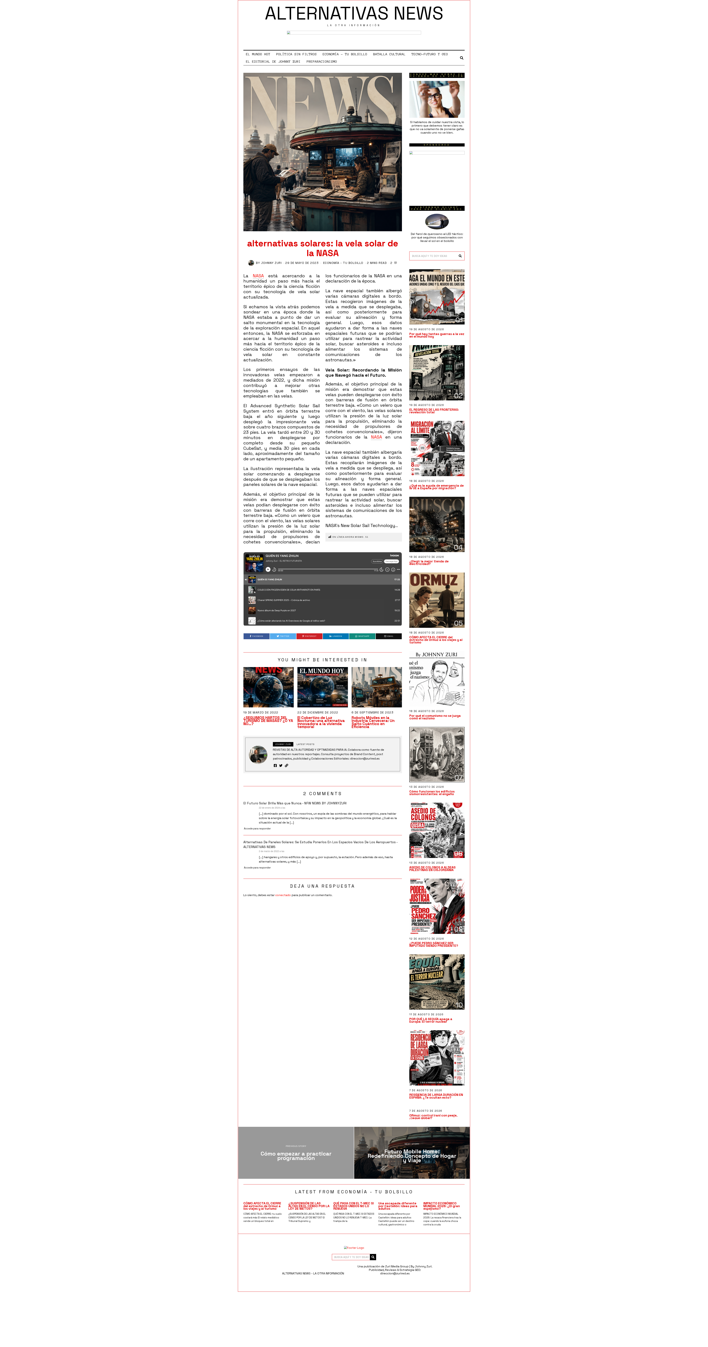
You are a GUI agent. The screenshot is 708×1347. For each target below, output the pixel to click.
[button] (460, 256)
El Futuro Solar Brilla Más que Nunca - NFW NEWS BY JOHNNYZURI (295, 803)
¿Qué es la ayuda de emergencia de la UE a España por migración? (436, 487)
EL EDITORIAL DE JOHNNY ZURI (273, 61)
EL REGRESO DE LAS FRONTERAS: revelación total (434, 411)
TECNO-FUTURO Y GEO (430, 54)
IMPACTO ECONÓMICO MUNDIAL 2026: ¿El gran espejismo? (441, 1205)
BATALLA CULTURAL (389, 54)
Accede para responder (257, 828)
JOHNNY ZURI (271, 263)
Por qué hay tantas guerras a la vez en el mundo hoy (436, 335)
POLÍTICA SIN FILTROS (296, 54)
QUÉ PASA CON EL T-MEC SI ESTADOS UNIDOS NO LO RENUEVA (353, 1205)
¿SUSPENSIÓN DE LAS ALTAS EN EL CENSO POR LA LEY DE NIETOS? (308, 1205)
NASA (258, 276)
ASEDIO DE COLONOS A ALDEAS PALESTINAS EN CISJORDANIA (432, 868)
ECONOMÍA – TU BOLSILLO (345, 54)
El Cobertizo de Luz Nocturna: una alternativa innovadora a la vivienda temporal (321, 722)
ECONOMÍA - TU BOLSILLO (343, 263)
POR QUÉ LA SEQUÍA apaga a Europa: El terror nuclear (430, 1020)
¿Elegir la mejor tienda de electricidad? (429, 562)
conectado (283, 895)
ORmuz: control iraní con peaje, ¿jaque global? (433, 1116)
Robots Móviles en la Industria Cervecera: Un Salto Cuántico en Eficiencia (373, 722)
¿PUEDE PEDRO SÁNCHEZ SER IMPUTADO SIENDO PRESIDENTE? (433, 944)
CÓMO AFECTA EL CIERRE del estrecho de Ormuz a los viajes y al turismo (435, 639)
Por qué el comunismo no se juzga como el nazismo (435, 717)
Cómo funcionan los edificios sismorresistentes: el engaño (432, 792)
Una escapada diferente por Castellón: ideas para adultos (397, 1205)
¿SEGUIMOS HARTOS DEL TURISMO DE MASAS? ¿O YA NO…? (268, 720)
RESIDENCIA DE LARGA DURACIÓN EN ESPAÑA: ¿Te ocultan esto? (436, 1096)
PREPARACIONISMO (322, 61)
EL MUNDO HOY (258, 54)
